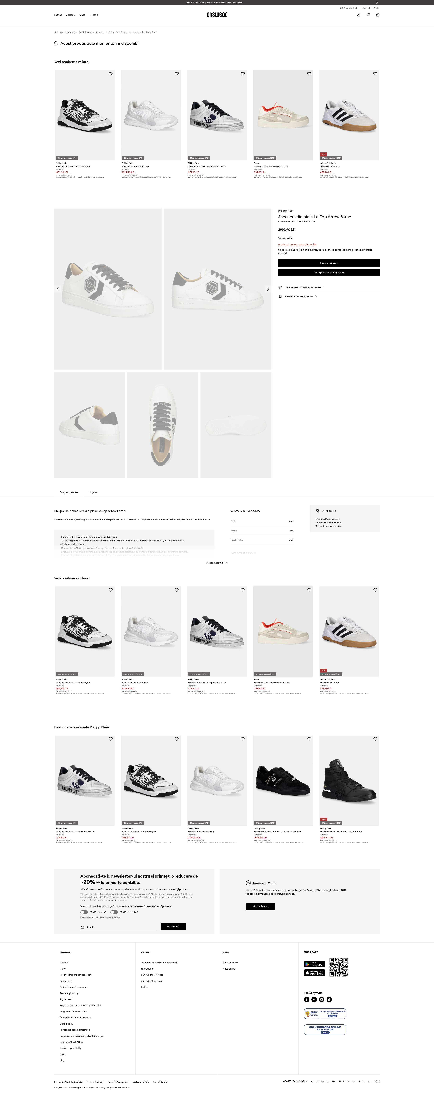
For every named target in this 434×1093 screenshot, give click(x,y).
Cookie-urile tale (140, 1082)
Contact (64, 962)
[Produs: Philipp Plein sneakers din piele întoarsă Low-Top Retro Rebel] (283, 781)
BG (311, 1081)
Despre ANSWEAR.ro (71, 1042)
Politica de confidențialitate (75, 1029)
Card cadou (66, 1023)
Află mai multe (260, 906)
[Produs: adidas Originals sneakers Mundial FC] (349, 115)
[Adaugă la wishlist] (110, 73)
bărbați (70, 14)
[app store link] (314, 972)
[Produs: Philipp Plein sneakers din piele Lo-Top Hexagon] (85, 115)
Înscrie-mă (173, 926)
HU (339, 1081)
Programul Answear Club (73, 1011)
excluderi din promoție (115, 900)
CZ (322, 1081)
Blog (62, 1060)
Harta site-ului (160, 1082)
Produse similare (329, 263)
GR (328, 1081)
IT (344, 1081)
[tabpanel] (217, 531)
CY (317, 1081)
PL (349, 1081)
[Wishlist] (368, 15)
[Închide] (377, 2)
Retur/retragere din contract (75, 974)
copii (82, 14)
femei (58, 14)
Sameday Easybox (151, 980)
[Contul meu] (359, 15)
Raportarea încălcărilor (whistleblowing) (81, 1035)
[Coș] (378, 15)
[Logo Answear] (217, 14)
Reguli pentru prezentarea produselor (80, 1005)
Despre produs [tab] (69, 492)
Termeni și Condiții (95, 1082)
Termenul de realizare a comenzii (159, 962)
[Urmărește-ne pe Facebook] (306, 1000)
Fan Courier (147, 968)
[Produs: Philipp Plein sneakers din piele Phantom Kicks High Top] (349, 781)
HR (333, 1081)
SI (359, 1081)
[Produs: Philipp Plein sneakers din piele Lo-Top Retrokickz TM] (217, 115)
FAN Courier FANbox (152, 974)
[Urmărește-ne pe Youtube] (321, 1000)
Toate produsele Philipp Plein (329, 272)
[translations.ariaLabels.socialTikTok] (329, 999)
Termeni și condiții (69, 993)
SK (363, 1081)
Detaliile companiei (118, 1082)
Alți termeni (66, 999)
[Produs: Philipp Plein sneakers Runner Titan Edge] (151, 115)
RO (354, 1081)
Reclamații (65, 980)
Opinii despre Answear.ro (73, 987)
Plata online (229, 968)
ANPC (63, 1054)
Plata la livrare (230, 962)
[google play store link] (314, 964)
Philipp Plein (285, 210)
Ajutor (63, 968)
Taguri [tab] (93, 492)
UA (368, 1081)
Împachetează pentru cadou (75, 1017)
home (94, 14)
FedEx (144, 987)
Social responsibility (70, 1048)
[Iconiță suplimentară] (325, 1013)
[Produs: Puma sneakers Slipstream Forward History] (283, 115)
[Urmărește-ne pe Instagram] (314, 1000)
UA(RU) (376, 1081)
